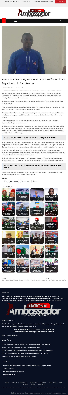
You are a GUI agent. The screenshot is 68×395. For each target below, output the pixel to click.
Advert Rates (41, 384)
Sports (33, 384)
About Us (14, 382)
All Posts (25, 384)
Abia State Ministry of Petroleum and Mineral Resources (17, 90)
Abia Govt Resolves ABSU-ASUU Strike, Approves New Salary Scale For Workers (25, 353)
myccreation (48, 393)
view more (58, 301)
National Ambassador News (19, 393)
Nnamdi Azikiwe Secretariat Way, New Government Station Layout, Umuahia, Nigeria (27, 365)
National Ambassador (9, 375)
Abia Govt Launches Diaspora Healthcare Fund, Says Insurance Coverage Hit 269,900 (26, 344)
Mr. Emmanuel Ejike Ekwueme (54, 90)
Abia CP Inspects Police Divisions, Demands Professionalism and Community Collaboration (27, 350)
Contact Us (23, 382)
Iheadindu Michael (39, 393)
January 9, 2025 (19, 87)
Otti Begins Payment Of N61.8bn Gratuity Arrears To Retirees (19, 356)
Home (7, 382)
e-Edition (43, 382)
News (61, 382)
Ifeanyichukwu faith (8, 87)
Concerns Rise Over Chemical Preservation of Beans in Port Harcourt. (21, 347)
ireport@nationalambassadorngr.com (43, 1)
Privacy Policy (33, 382)
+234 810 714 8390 (26, 1)
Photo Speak (52, 382)
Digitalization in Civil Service (39, 90)
